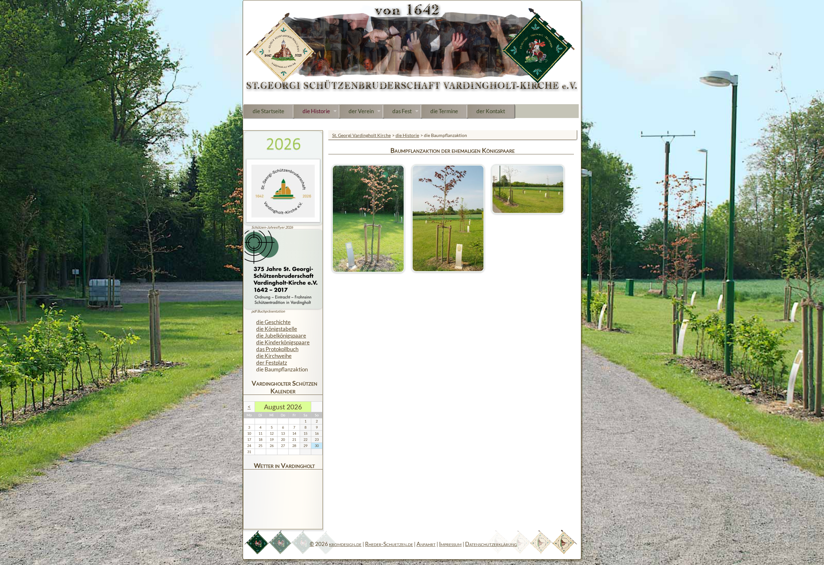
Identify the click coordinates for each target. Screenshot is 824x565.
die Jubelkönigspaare (281, 335)
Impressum (450, 544)
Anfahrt (426, 544)
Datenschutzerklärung (491, 544)
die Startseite (268, 111)
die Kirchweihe (274, 355)
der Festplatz (271, 362)
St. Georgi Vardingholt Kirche (361, 135)
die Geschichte (273, 322)
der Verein (361, 111)
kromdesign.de (345, 544)
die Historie (316, 111)
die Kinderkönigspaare (283, 342)
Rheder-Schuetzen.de (389, 544)
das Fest (402, 111)
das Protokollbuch (277, 349)
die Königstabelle (276, 328)
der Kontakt (490, 111)
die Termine (444, 111)
